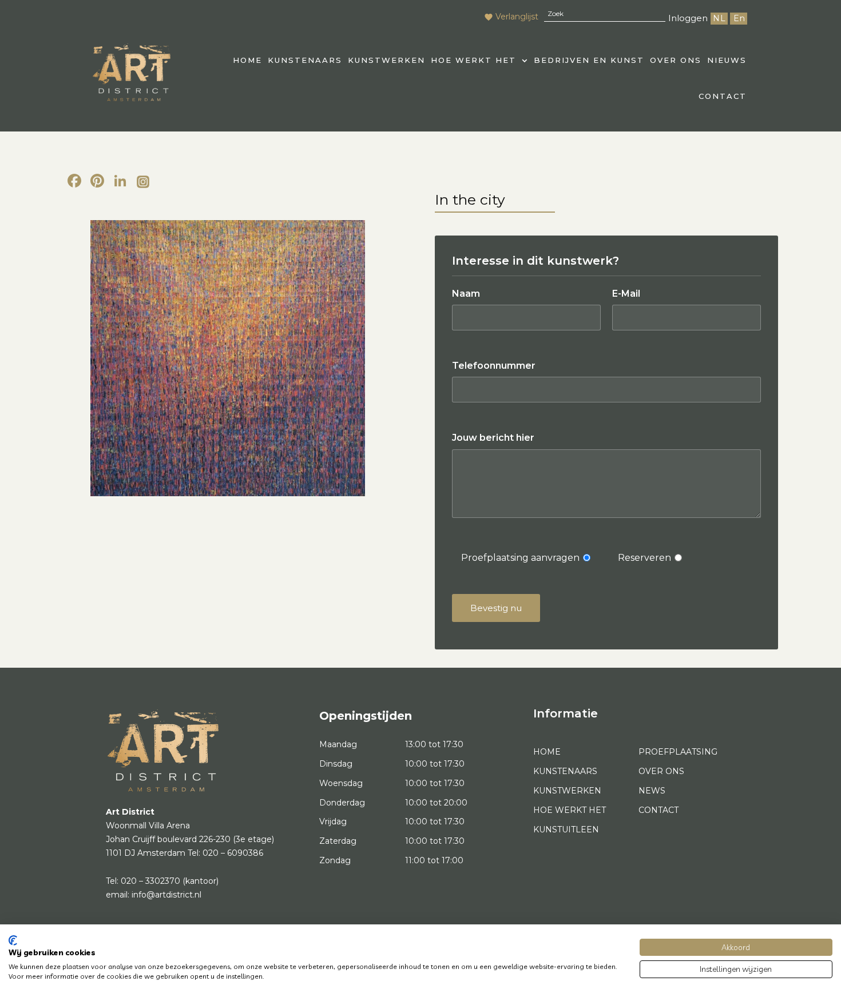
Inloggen (688, 18)
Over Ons (675, 60)
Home (547, 752)
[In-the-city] (227, 358)
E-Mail (626, 293)
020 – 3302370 (150, 881)
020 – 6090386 (233, 853)
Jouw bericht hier (493, 437)
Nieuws (727, 60)
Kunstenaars (305, 60)
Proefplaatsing (677, 752)
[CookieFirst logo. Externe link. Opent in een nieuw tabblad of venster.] (13, 940)
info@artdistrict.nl (166, 895)
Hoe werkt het (473, 60)
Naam (466, 293)
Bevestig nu (496, 608)
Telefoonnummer (493, 365)
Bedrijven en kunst (589, 60)
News (651, 790)
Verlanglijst (516, 16)
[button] (479, 60)
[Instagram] (143, 182)
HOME (247, 60)
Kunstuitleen (566, 829)
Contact (723, 96)
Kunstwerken (386, 60)
